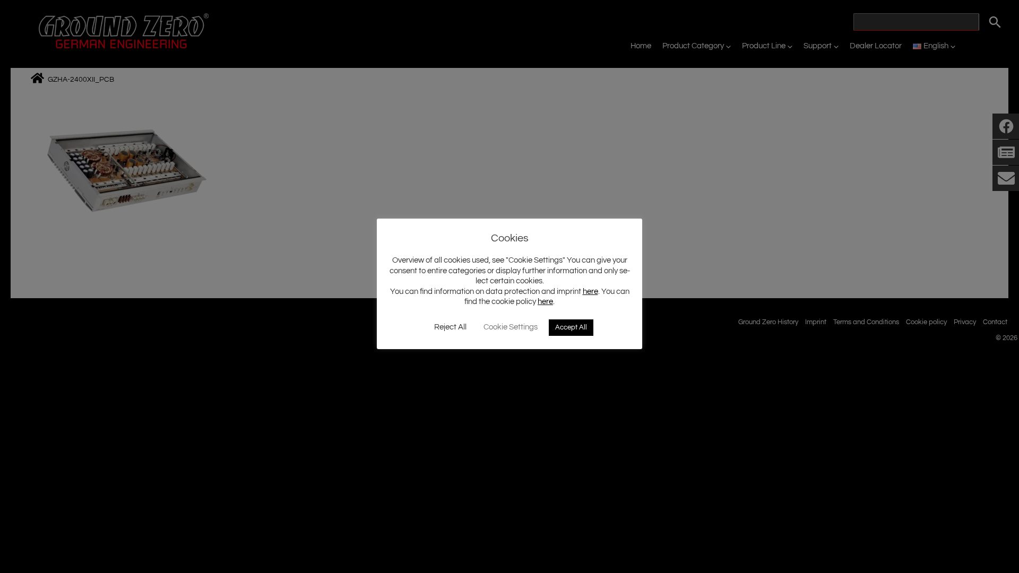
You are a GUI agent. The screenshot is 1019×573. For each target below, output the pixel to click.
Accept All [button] (571, 327)
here (590, 292)
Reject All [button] (450, 327)
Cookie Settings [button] (510, 327)
